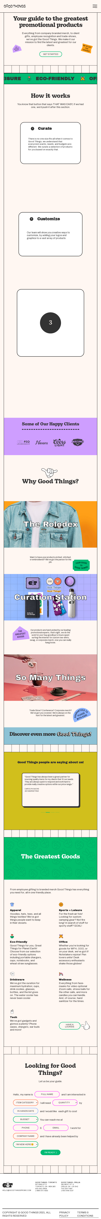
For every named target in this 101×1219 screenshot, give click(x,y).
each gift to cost (67, 1111)
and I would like (48, 1111)
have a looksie (69, 1025)
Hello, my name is (23, 1094)
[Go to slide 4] (57, 812)
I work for (75, 1128)
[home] (15, 6)
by (80, 1103)
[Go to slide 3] (52, 812)
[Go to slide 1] (43, 812)
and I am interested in (73, 1094)
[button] (95, 6)
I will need (45, 1103)
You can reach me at (51, 1119)
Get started (50, 54)
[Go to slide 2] (48, 812)
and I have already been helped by (59, 1136)
